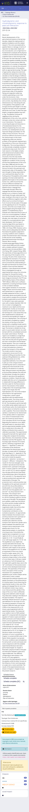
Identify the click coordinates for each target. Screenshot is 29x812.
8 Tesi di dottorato (8, 14)
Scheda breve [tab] (9, 675)
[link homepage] (6, 3)
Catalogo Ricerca (10, 12)
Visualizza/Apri (8, 729)
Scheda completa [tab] (10, 678)
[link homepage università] (19, 3)
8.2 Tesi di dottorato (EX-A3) (11, 16)
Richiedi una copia (9, 732)
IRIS (2, 12)
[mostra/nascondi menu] (27, 3)
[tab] (24, 681)
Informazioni (8, 749)
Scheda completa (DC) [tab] (12, 681)
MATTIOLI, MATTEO (10, 28)
